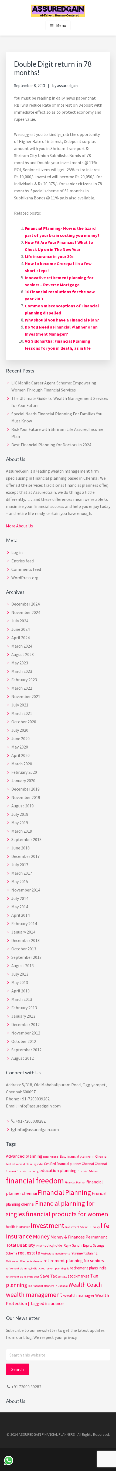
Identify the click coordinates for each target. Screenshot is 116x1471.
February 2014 (24, 923)
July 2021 (19, 705)
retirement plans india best (22, 1276)
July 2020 (19, 730)
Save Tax (48, 1276)
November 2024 (25, 612)
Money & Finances (67, 1237)
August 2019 (22, 805)
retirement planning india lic (23, 1268)
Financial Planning (64, 1192)
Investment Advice (76, 1227)
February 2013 (24, 1007)
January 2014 (23, 932)
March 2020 (21, 763)
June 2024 (20, 629)
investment (47, 1225)
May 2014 (19, 906)
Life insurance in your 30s (49, 256)
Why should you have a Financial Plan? (62, 320)
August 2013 (22, 965)
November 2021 (25, 696)
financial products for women (67, 1214)
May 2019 (19, 822)
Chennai (101, 1163)
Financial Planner (75, 1182)
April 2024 (20, 637)
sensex (62, 1276)
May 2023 (19, 663)
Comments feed (26, 569)
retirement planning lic (55, 1268)
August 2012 (22, 1058)
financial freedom (35, 1181)
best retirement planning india (24, 1164)
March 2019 (21, 831)
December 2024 (25, 604)
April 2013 (20, 991)
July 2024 (19, 620)
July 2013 (19, 974)
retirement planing (84, 1253)
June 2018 (20, 848)
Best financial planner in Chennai (83, 1156)
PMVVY (40, 1245)
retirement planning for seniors (73, 1260)
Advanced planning (24, 1156)
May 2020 (19, 747)
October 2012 (23, 1041)
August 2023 (22, 654)
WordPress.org (25, 577)
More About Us (19, 525)
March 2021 (21, 713)
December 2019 (25, 789)
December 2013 (25, 940)
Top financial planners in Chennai (48, 1286)
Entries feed (22, 560)
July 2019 (19, 814)
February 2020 (24, 772)
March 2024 (21, 646)
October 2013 (23, 948)
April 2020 (20, 755)
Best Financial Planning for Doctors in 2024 (51, 444)
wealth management (34, 1294)
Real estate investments (55, 1253)
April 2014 (20, 915)
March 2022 (21, 688)
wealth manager (78, 1295)
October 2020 (23, 721)
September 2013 (26, 957)
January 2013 (23, 1016)
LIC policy (94, 1227)
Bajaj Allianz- (51, 1156)
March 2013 (21, 999)
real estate (29, 1253)
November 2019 (25, 797)
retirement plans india (88, 1268)
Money (41, 1236)
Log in (17, 552)
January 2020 (23, 780)
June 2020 (20, 738)
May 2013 (19, 982)
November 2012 (25, 1033)
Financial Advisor (87, 1171)
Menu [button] (61, 25)
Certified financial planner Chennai (69, 1163)
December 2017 (25, 856)
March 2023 (21, 671)
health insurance (18, 1226)
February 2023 (24, 679)
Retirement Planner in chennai (24, 1261)
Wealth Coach (85, 1284)
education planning (58, 1170)
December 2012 (25, 1024)
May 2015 (19, 881)
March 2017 (21, 873)
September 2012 (26, 1049)
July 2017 (19, 864)
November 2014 (25, 890)
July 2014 (19, 898)
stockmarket (78, 1276)
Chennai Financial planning (22, 1171)
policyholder (54, 1245)
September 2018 (26, 839)
